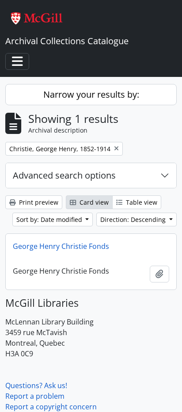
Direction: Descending (133, 219)
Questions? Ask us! (36, 385)
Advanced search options (64, 175)
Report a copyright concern (51, 407)
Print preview (37, 202)
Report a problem (34, 396)
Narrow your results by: (91, 94)
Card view (93, 202)
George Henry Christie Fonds (61, 246)
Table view (140, 202)
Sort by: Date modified (50, 219)
